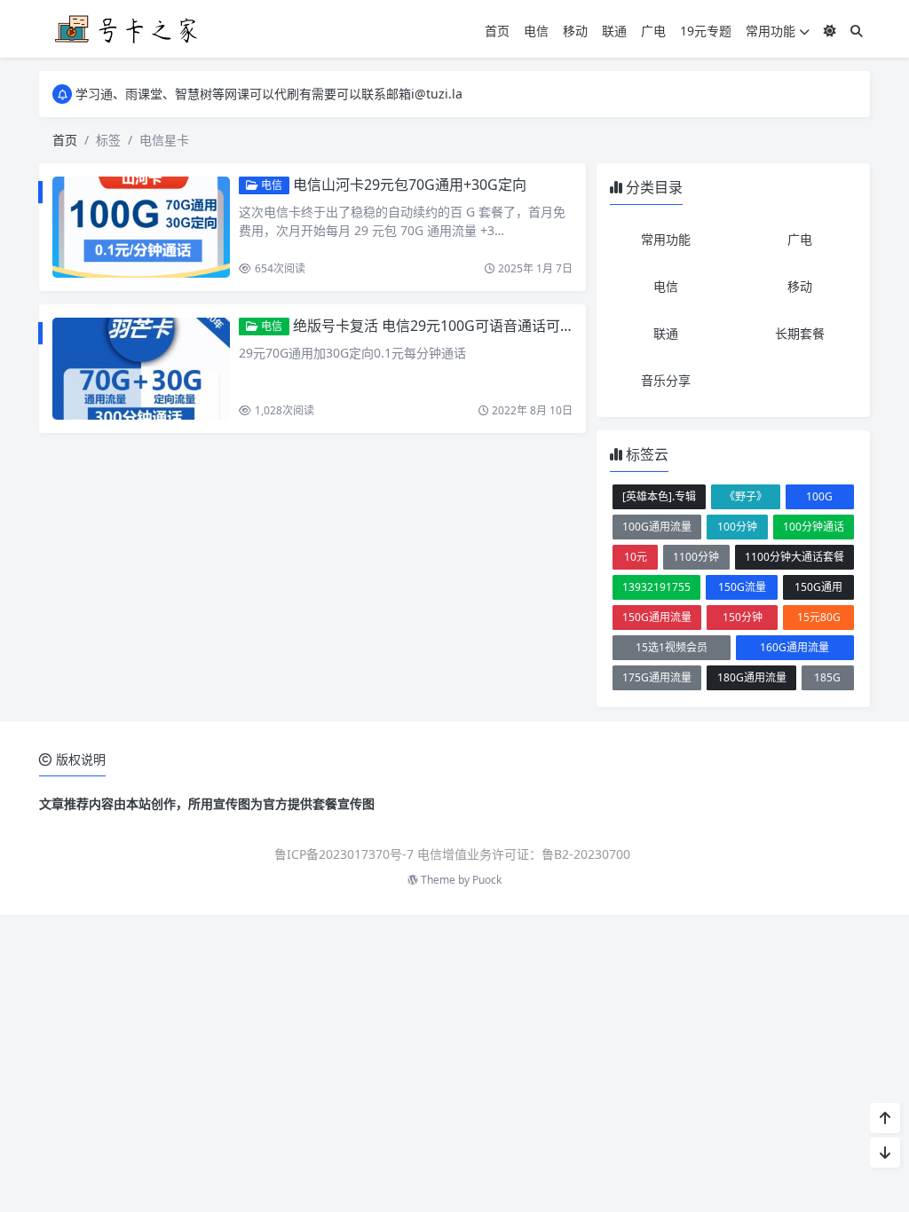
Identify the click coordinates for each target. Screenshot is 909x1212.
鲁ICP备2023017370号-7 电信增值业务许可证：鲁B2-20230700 (452, 854)
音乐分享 (666, 380)
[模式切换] (830, 30)
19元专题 (705, 30)
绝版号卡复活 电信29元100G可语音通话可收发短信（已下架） (490, 325)
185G (827, 677)
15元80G (819, 617)
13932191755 (656, 586)
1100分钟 (696, 556)
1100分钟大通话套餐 (794, 556)
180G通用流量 (751, 677)
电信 (536, 30)
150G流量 (742, 586)
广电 (653, 30)
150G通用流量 (657, 617)
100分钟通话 (813, 526)
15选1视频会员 (671, 647)
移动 (575, 30)
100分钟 (737, 526)
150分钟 (743, 617)
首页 (497, 30)
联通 (614, 30)
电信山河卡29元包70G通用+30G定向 (409, 184)
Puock (487, 879)
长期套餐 (800, 333)
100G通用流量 (657, 526)
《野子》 (745, 496)
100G (819, 496)
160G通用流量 (794, 647)
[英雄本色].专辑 (659, 496)
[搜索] (856, 30)
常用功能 (770, 30)
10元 (635, 556)
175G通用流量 (657, 677)
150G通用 (818, 586)
